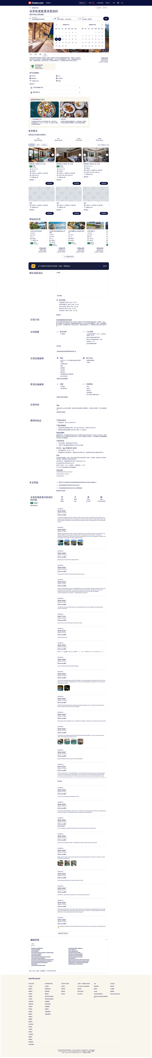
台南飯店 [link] (30, 996)
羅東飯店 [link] (30, 1014)
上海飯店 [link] (30, 1029)
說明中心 (108, 3)
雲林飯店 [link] (47, 1009)
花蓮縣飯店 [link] (47, 1006)
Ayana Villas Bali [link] (35, 949)
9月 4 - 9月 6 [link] (79, 140)
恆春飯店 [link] (30, 1016)
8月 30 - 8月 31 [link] (58, 140)
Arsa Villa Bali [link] (35, 951)
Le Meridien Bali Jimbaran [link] (75, 948)
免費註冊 (105, 266)
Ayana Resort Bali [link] (36, 955)
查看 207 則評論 (38, 68)
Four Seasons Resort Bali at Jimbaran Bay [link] (42, 952)
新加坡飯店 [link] (30, 1041)
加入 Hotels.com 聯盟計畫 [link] (83, 986)
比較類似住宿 (70, 256)
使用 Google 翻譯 (62, 514)
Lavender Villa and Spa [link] (74, 952)
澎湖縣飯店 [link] (47, 1001)
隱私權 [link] (95, 988)
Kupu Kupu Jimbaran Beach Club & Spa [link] (78, 959)
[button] (62, 32)
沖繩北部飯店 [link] (48, 1014)
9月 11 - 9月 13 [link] (99, 140)
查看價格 (49, 183)
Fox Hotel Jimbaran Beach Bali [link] (39, 962)
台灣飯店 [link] (47, 986)
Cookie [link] (95, 991)
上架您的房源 (100, 3)
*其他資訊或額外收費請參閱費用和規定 (65, 351)
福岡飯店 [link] (30, 1021)
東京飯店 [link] (30, 1009)
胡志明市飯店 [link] (31, 1044)
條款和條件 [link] (96, 986)
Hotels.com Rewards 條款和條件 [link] (101, 997)
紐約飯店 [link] (30, 1031)
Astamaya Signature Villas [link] (75, 956)
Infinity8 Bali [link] (71, 958)
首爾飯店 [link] (30, 1019)
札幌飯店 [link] (30, 1036)
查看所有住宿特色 (61, 412)
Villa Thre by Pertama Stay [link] (75, 955)
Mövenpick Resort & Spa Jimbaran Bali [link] (78, 961)
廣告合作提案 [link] (80, 991)
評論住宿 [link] (63, 993)
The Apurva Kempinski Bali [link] (75, 954)
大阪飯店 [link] (30, 993)
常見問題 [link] (63, 988)
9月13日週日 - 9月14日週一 (64, 19)
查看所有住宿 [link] (35, 7)
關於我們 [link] (112, 986)
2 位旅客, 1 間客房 (87, 19)
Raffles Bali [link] (34, 964)
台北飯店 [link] (30, 986)
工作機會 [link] (112, 988)
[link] (105, 7)
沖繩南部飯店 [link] (48, 1011)
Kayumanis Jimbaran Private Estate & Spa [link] (42, 959)
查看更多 (58, 315)
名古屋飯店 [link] (30, 1034)
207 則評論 (33, 505)
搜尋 (106, 18)
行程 (114, 3)
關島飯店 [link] (47, 993)
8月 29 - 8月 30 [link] (38, 140)
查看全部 (31, 84)
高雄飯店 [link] (30, 988)
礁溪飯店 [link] (30, 991)
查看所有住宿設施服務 (62, 378)
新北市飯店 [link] (30, 1024)
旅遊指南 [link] (112, 991)
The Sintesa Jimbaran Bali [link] (38, 965)
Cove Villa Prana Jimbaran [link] (38, 958)
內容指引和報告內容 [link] (98, 993)
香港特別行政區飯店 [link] (49, 998)
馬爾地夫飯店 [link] (48, 988)
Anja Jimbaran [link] (72, 949)
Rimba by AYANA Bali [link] (37, 948)
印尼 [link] (34, 970)
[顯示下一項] (108, 238)
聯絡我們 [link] (63, 991)
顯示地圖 (59, 295)
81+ (105, 50)
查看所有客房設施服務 (62, 397)
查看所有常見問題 (60, 490)
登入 (122, 3)
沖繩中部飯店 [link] (48, 1003)
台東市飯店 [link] (30, 1001)
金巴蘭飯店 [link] (42, 970)
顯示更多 (59, 346)
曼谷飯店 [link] (30, 1026)
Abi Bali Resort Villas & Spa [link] (75, 964)
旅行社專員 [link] (80, 993)
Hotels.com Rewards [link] (115, 993)
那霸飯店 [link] (30, 1039)
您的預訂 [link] (63, 986)
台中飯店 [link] (30, 998)
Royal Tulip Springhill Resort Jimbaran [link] (41, 961)
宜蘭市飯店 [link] (30, 1003)
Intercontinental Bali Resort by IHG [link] (40, 956)
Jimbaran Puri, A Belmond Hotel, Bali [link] (78, 962)
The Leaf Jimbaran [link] (36, 954)
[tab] (32, 944)
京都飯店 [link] (30, 1006)
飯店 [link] (30, 970)
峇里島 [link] (37, 970)
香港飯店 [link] (30, 1011)
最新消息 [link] (79, 988)
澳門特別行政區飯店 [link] (49, 996)
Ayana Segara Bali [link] (73, 951)
